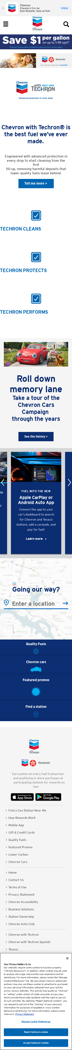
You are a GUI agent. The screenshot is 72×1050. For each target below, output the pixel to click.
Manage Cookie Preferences (36, 1021)
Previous (2, 482)
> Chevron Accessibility (22, 902)
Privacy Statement (24, 1014)
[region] (36, 1001)
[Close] (67, 958)
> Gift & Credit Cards (20, 832)
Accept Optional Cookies (36, 1042)
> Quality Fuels (16, 840)
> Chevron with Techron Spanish (28, 942)
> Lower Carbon (17, 854)
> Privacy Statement (20, 894)
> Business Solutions (20, 909)
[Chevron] (37, 30)
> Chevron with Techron (22, 934)
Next (69, 482)
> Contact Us (15, 880)
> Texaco (12, 949)
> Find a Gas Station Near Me (26, 810)
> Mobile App (15, 825)
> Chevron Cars (16, 862)
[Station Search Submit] (65, 603)
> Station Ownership (20, 916)
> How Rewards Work (21, 818)
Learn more (34, 538)
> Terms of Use (16, 887)
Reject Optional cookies (36, 1032)
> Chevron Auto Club (20, 924)
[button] (36, 183)
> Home (11, 872)
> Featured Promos (19, 847)
